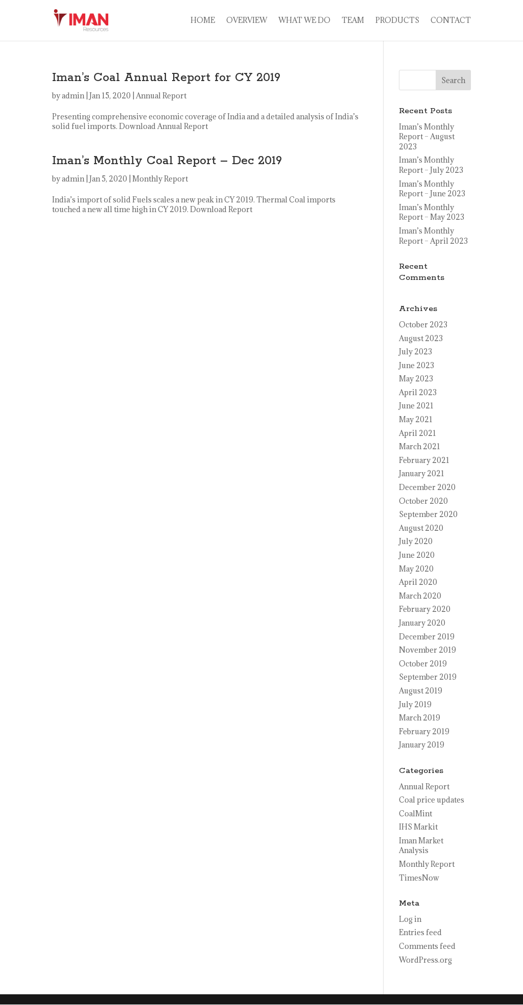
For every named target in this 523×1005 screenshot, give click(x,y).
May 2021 (416, 419)
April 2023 (418, 392)
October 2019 (423, 663)
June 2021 (416, 405)
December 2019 (427, 636)
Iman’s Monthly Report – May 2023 (431, 212)
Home (203, 21)
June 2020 (417, 555)
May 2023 (416, 378)
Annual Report (161, 95)
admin (73, 95)
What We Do (304, 21)
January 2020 (422, 623)
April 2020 (418, 582)
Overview (246, 21)
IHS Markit (418, 827)
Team (353, 21)
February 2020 (424, 609)
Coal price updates (431, 800)
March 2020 (420, 596)
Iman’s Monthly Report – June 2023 (432, 189)
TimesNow (419, 878)
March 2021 (419, 446)
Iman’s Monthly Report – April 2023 (433, 236)
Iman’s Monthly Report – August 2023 (427, 136)
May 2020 (416, 569)
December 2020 (427, 487)
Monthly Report (160, 179)
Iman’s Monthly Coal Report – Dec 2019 (167, 160)
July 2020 (416, 541)
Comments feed (427, 946)
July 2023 (415, 351)
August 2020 (421, 528)
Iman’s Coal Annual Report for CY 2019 (166, 77)
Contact (451, 21)
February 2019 (424, 731)
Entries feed (420, 932)
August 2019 (420, 690)
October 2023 (423, 324)
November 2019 (427, 650)
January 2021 (421, 473)
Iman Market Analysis (421, 846)
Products (397, 21)
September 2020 (428, 514)
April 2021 (417, 433)
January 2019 (421, 745)
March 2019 (419, 718)
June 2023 (416, 365)
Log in (410, 919)
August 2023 (421, 338)
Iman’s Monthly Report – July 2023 (431, 165)
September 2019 (428, 677)
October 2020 (423, 501)
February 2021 (424, 460)
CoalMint (415, 813)
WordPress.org (425, 960)
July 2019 (415, 704)
